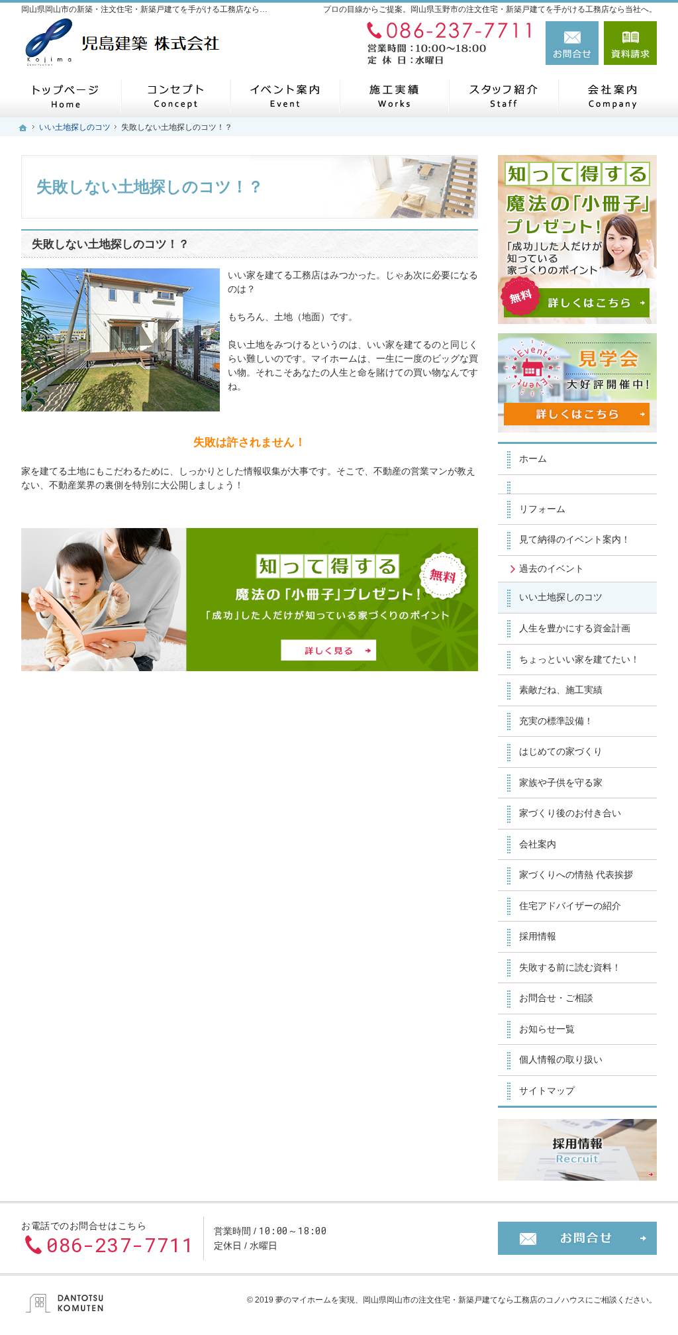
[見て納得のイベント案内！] (284, 95)
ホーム (533, 458)
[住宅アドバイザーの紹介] (502, 95)
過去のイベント (551, 568)
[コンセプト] (175, 95)
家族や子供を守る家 (561, 782)
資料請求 (630, 43)
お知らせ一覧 (547, 1029)
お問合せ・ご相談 (556, 997)
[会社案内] (612, 95)
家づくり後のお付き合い (570, 813)
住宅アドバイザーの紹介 (570, 905)
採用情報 (537, 936)
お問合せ (572, 43)
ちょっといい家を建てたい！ (579, 659)
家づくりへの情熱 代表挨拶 (576, 874)
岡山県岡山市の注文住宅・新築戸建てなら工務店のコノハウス (474, 1300)
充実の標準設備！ (556, 721)
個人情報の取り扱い (561, 1059)
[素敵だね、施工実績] (393, 95)
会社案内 (537, 844)
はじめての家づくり (561, 751)
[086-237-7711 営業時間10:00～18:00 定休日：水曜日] (447, 43)
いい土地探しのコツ (561, 597)
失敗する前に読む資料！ (570, 967)
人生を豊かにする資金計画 (574, 628)
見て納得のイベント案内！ (574, 539)
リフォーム (542, 509)
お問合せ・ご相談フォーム (577, 1238)
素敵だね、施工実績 (561, 689)
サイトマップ (547, 1090)
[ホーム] (66, 95)
